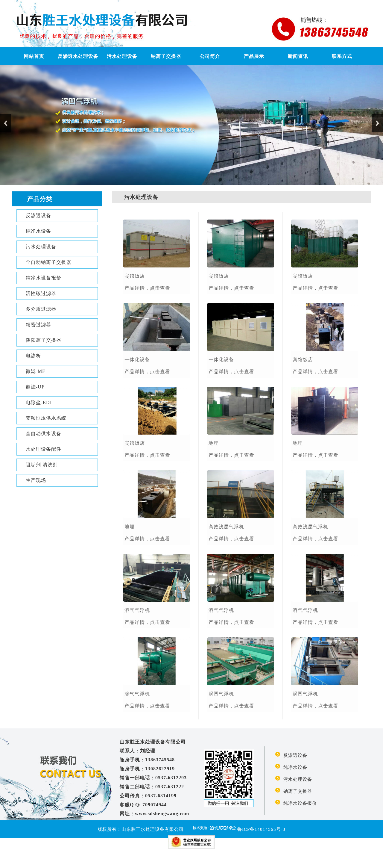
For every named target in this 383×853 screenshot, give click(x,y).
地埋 (129, 526)
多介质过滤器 (41, 308)
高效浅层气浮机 (226, 526)
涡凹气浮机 (221, 693)
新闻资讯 (298, 56)
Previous (5, 123)
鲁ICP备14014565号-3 (261, 829)
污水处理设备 (122, 56)
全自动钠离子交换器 (49, 262)
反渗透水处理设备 (78, 56)
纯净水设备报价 (43, 277)
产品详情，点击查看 (147, 288)
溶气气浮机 (137, 610)
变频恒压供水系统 (46, 418)
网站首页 (34, 56)
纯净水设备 (38, 231)
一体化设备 (137, 359)
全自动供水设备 (43, 433)
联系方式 (342, 56)
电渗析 (33, 355)
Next (377, 123)
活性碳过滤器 (41, 293)
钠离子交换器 (166, 56)
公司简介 (210, 56)
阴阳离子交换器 (43, 340)
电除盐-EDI (39, 402)
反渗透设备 (38, 215)
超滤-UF (35, 386)
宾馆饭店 (134, 276)
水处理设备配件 (43, 449)
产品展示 (254, 56)
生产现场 (36, 480)
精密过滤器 (38, 324)
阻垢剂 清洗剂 (42, 464)
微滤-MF (35, 371)
